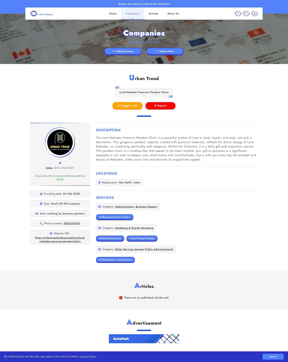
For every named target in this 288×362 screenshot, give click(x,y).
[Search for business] (238, 13)
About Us (173, 13)
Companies (133, 13)
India (49, 168)
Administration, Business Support (136, 206)
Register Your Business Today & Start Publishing (144, 3)
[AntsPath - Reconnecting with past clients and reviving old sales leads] (144, 338)
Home (113, 13)
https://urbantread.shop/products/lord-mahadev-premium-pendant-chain (60, 239)
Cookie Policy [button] (88, 356)
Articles (153, 13)
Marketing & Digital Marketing (134, 228)
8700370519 (72, 223)
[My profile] (254, 13)
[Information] (246, 13)
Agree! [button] (273, 356)
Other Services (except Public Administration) (144, 249)
